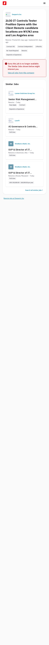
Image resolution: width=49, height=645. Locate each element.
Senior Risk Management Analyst (21, 99)
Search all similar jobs (33, 190)
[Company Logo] (10, 93)
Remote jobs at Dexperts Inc (14, 198)
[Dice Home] (4, 3)
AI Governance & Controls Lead (22, 126)
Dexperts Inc (17, 14)
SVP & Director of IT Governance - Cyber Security (23, 149)
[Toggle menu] (44, 3)
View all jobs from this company (21, 73)
